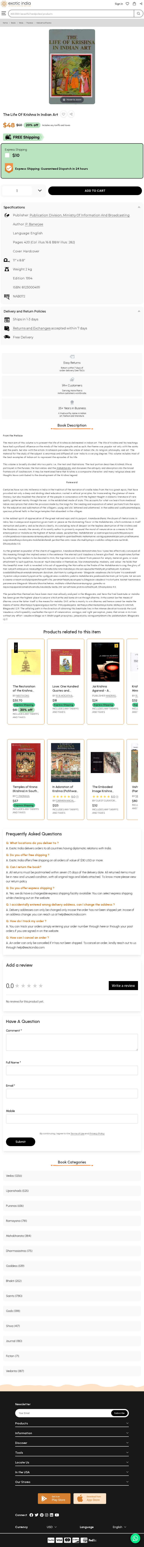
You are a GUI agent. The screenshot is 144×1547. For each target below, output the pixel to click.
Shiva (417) (13, 1326)
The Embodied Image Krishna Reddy (102, 791)
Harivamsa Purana (44, 23)
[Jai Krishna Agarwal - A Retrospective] (105, 680)
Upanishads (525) (17, 1190)
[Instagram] (46, 1515)
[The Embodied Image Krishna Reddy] (105, 781)
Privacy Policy (97, 1133)
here (103, 926)
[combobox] (71, 13)
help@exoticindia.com (72, 914)
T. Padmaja (22, 796)
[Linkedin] (51, 1515)
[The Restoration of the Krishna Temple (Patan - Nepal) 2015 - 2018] (25, 680)
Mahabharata (64, 468)
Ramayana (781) (16, 1221)
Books (13, 23)
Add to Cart (95, 190)
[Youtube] (57, 1515)
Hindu (21, 23)
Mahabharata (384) (18, 1236)
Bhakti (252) (14, 1281)
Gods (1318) (13, 1311)
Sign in (119, 3)
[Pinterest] (42, 1515)
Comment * (14, 1030)
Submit (21, 1141)
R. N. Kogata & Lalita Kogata (62, 697)
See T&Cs (79, 370)
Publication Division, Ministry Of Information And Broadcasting (80, 215)
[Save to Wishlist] (63, 115)
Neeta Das (22, 695)
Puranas (30, 23)
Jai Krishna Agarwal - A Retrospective (102, 691)
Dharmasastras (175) (19, 1251)
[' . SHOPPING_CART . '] (134, 3)
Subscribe (119, 1413)
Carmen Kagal (65, 800)
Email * (10, 1085)
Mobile (10, 1111)
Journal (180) (14, 1341)
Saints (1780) (14, 1296)
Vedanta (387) (15, 1371)
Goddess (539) (15, 1266)
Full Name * (13, 1062)
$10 (16, 155)
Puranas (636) (15, 1206)
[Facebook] (31, 1515)
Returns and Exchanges (31, 328)
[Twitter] (36, 1515)
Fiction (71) (12, 1356)
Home (5, 23)
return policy (19, 881)
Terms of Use (77, 1133)
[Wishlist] (127, 3)
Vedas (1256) (14, 1175)
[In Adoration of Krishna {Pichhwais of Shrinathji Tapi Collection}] (65, 781)
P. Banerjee (34, 224)
